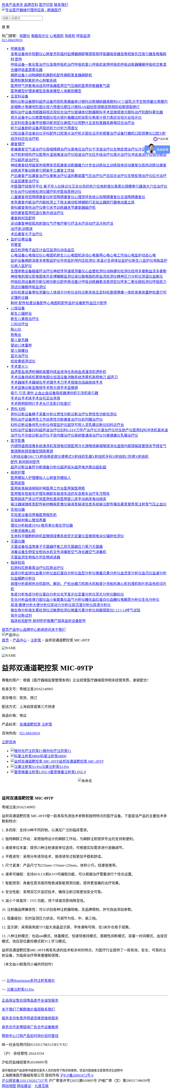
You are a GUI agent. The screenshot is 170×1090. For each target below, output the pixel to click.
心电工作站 (119, 255)
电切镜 (65, 446)
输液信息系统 (88, 504)
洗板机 (111, 584)
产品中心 (16, 630)
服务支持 (9, 1018)
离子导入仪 (52, 186)
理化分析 (18, 525)
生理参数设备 (21, 271)
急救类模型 (51, 91)
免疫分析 (18, 594)
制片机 (143, 584)
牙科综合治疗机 (26, 139)
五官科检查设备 (23, 123)
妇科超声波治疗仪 (46, 430)
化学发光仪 (69, 594)
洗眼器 (37, 112)
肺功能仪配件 (56, 282)
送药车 (72, 494)
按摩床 (47, 165)
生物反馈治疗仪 (125, 149)
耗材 (29, 462)
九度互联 (42, 1086)
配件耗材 (42, 504)
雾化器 (37, 70)
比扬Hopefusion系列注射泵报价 (31, 981)
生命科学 (18, 536)
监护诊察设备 (21, 239)
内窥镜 (129, 446)
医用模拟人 (19, 478)
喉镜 (92, 446)
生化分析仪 (150, 600)
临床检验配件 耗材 (25, 621)
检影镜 (95, 107)
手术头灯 (42, 403)
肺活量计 (74, 282)
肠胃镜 (47, 451)
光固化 (86, 133)
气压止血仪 (157, 504)
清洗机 (47, 446)
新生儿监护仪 (142, 260)
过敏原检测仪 (60, 610)
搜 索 (6, 27)
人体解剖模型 (70, 91)
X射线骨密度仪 (49, 456)
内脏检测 (46, 202)
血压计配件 (98, 303)
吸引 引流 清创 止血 (26, 393)
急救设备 (18, 54)
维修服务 (51, 1018)
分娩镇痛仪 (111, 435)
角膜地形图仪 (35, 107)
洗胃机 (86, 377)
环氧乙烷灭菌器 (65, 547)
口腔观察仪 (143, 133)
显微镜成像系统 (54, 536)
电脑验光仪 (40, 36)
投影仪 (86, 117)
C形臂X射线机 (137, 456)
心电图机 (57, 36)
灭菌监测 (18, 557)
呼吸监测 (83, 36)
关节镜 (154, 446)
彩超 (102, 467)
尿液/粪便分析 (22, 605)
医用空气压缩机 (69, 86)
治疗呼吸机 (76, 64)
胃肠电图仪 (44, 377)
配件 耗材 (18, 462)
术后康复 (18, 234)
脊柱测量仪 (41, 292)
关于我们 (58, 630)
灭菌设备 (18, 547)
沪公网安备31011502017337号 (25, 1080)
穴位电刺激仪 (103, 186)
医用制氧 (18, 80)
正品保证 (9, 1000)
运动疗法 (92, 223)
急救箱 (157, 54)
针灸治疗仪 (19, 192)
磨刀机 (79, 584)
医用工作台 (55, 488)
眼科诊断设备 (21, 102)
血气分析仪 (76, 600)
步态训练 (96, 165)
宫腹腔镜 (35, 451)
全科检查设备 (21, 292)
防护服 (45, 621)
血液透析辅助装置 (35, 372)
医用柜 (79, 488)
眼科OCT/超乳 (121, 102)
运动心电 (88, 255)
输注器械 (18, 504)
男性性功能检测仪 (103, 414)
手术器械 (18, 382)
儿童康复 (18, 197)
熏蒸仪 (119, 186)
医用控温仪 (33, 213)
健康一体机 (126, 292)
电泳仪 (101, 536)
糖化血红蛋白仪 (97, 600)
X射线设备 (19, 456)
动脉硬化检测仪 (118, 271)
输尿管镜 (142, 446)
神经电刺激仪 (21, 276)
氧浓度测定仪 (109, 282)
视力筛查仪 (55, 107)
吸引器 (93, 393)
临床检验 (18, 562)
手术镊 (47, 382)
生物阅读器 (51, 557)
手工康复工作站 (62, 170)
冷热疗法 (106, 223)
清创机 (71, 393)
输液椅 (30, 488)
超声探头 (67, 467)
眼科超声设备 (42, 102)
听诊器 (23, 298)
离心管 (30, 520)
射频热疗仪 (30, 155)
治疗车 (94, 494)
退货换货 (37, 1018)
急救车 (83, 494)
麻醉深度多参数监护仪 (42, 260)
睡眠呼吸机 (147, 64)
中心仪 (30, 117)
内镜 (14, 446)
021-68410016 (12, 40)
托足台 (47, 398)
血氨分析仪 (44, 573)
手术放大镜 (51, 388)
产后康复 (18, 176)
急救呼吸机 (58, 64)
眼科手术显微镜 (108, 112)
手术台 (16, 398)
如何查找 (51, 1036)
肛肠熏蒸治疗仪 (33, 568)
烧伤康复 (18, 213)
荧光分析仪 (104, 594)
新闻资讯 (44, 630)
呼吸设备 (18, 64)
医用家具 (18, 488)
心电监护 (135, 255)
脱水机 (90, 584)
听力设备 (18, 128)
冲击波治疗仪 (141, 155)
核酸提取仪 (104, 610)
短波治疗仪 (83, 155)
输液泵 (72, 504)
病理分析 (18, 584)
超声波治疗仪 (28, 160)
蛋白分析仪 (51, 594)
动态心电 (149, 255)
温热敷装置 (76, 176)
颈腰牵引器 (134, 186)
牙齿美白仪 (33, 133)
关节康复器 (76, 207)
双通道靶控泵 (30, 724)
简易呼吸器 (101, 54)
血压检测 (18, 250)
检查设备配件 (36, 303)
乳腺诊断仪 (97, 425)
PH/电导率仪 (45, 525)
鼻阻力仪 (71, 123)
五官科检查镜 (106, 292)
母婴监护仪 (58, 425)
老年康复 (18, 202)
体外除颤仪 (33, 54)
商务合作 (9, 1027)
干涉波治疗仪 (102, 149)
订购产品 (23, 1036)
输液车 (62, 494)
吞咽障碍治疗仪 (58, 149)
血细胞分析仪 (24, 578)
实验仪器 (18, 509)
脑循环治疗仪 (42, 271)
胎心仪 (16, 329)
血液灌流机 (87, 372)
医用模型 (18, 91)
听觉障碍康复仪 (62, 197)
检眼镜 (123, 107)
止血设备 (49, 393)
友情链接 (23, 1027)
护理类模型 (33, 91)
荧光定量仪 (76, 536)
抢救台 (16, 335)
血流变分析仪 (131, 573)
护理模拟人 (37, 478)
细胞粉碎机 (33, 536)
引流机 (82, 393)
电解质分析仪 (131, 600)
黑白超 (94, 467)
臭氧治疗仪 (58, 176)
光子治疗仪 (33, 234)
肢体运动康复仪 (129, 165)
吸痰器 (115, 54)
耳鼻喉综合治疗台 (120, 123)
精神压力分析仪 (129, 276)
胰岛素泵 (120, 504)
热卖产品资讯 (12, 5)
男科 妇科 (18, 409)
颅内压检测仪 (85, 260)
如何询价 (37, 1036)
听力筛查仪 (69, 128)
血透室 (16, 372)
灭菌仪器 (18, 541)
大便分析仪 (41, 605)
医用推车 (18, 494)
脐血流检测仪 (106, 276)
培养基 (40, 520)
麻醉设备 (18, 75)
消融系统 (74, 377)
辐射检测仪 (115, 536)
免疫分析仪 (33, 594)
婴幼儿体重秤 (21, 345)
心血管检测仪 (95, 271)
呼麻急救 (18, 49)
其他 (38, 165)
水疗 (81, 223)
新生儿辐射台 (21, 313)
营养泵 (133, 504)
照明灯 (30, 403)
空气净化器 (80, 552)
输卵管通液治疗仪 (88, 435)
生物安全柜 (33, 552)
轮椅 (77, 202)
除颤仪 (24, 36)
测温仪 (147, 276)
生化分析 (18, 600)
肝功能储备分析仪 (46, 467)
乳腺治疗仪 (129, 435)
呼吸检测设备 (21, 282)
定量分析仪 (87, 594)
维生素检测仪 (39, 610)
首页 (5, 630)
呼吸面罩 (25, 70)
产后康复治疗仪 (37, 176)
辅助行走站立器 (93, 202)
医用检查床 (51, 499)
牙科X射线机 (115, 456)
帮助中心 (9, 1036)
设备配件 (79, 621)
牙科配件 (49, 133)
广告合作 (37, 1027)
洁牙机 (97, 133)
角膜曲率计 (72, 102)
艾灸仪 (77, 186)
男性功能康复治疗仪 (65, 419)
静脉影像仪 (58, 504)
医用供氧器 (90, 86)
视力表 (108, 117)
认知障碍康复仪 (108, 197)
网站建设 (24, 1086)
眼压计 (69, 107)
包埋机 (133, 584)
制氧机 (30, 80)
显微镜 (90, 536)
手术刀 (58, 382)
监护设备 (18, 260)
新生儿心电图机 (69, 255)
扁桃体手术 (94, 382)
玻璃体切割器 (85, 112)
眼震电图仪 (44, 117)
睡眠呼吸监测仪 (33, 287)
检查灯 (157, 292)
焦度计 (97, 117)
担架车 (30, 494)
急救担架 (127, 54)
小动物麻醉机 (35, 75)
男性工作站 (41, 419)
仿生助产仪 (124, 430)
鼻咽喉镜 (103, 446)
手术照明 (18, 403)
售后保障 (23, 1000)
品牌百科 (31, 5)
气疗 (53, 223)
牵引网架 (42, 170)
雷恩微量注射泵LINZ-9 (68, 772)
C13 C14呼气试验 (126, 610)
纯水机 (47, 552)
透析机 (101, 372)
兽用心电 (103, 255)
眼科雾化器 (154, 112)
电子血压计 (33, 250)
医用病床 (18, 499)
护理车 (40, 494)
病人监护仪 (23, 266)
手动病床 (85, 499)
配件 (36, 462)
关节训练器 (58, 207)
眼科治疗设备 (21, 112)
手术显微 (18, 388)
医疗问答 (46, 5)
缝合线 (79, 382)
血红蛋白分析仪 (65, 573)
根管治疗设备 (113, 133)
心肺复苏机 (51, 54)
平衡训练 (28, 170)
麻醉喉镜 (85, 54)
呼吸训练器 (129, 64)
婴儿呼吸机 (94, 64)
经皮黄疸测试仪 (23, 361)
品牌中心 (30, 630)
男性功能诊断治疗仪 (73, 414)
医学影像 (18, 441)
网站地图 (9, 1086)
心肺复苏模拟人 (58, 478)
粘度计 (30, 525)
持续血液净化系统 (64, 372)
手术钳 (69, 382)
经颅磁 (30, 165)
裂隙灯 (134, 107)
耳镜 (56, 446)
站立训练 (110, 165)
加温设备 (60, 377)
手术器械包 (33, 382)
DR (30, 456)
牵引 (46, 207)
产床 (28, 499)
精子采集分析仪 (44, 414)
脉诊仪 (66, 186)
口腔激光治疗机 (69, 133)
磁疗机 (90, 207)
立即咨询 (9, 742)
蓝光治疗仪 (19, 356)
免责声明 (23, 1018)
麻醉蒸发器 (72, 75)
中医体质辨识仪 (69, 192)
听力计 (55, 128)
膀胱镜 (23, 451)
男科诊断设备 (21, 414)
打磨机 (129, 133)
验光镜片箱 (62, 117)
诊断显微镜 (33, 388)
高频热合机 (33, 584)
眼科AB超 (82, 107)
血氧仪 (157, 276)
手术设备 (18, 377)
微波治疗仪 (65, 155)
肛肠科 (16, 568)
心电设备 (18, 255)
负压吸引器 (143, 54)
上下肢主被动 (63, 202)
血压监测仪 (51, 250)
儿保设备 (18, 308)
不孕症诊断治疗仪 (35, 435)
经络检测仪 (37, 192)
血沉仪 (147, 573)
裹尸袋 (55, 621)
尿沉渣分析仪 (82, 605)
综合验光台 (122, 117)
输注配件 (106, 504)
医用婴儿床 (69, 499)
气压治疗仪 (94, 176)
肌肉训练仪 (150, 165)
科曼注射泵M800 (53, 756)
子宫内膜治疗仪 (62, 435)
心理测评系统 (85, 197)
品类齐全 (37, 1000)
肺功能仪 (39, 282)
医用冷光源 (80, 446)
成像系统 (35, 446)
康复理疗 (18, 144)
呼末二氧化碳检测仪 (136, 282)
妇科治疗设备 (21, 430)
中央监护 (67, 260)
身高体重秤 (143, 292)
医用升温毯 (48, 155)
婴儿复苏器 (19, 340)
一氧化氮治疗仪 (37, 64)
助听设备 (32, 128)
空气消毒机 (97, 552)
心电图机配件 (57, 303)
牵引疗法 (71, 223)
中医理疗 (18, 186)
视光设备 (18, 117)
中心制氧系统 (46, 80)
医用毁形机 (48, 515)
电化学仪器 (64, 525)
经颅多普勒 (140, 271)
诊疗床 (37, 499)
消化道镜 (117, 446)
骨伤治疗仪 (33, 207)
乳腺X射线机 (95, 456)
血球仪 (30, 573)
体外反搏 (49, 276)
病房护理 (18, 472)
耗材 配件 (18, 303)
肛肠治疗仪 (55, 568)
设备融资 (51, 1027)
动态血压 (67, 250)
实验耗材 (18, 520)
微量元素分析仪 (108, 573)
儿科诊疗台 (19, 324)
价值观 (35, 1009)
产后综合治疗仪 (115, 176)
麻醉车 (51, 494)
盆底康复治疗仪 (26, 181)
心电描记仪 (33, 255)
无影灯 (55, 403)
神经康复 (18, 165)
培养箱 (33, 515)
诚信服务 (51, 1000)
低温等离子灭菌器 (39, 547)
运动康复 (18, 223)
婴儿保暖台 (19, 351)
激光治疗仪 (122, 155)
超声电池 (81, 467)
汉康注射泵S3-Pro (55, 767)
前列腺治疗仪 (92, 419)
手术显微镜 (69, 388)
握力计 (83, 165)
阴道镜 (23, 446)
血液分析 (18, 573)
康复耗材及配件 (23, 218)
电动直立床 (126, 202)
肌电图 (37, 276)
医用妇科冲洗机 (145, 430)
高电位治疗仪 (81, 149)
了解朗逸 (23, 1009)
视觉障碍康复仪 (37, 197)
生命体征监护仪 (119, 260)
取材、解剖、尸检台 (58, 584)
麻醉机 (86, 75)
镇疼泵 (30, 504)
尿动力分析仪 (61, 605)
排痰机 (70, 36)
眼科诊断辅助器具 (95, 102)
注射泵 (143, 504)
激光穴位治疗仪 (155, 186)
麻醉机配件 (55, 75)
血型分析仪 (87, 573)
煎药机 (87, 186)
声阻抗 (44, 128)
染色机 (154, 584)
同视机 (58, 102)
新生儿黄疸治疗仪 (25, 319)
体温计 (102, 260)
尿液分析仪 (102, 605)
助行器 (111, 202)
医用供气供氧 (21, 86)
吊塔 (56, 398)
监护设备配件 (78, 303)
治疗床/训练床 (22, 229)
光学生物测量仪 (144, 102)
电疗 (60, 223)
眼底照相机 (109, 107)
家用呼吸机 (111, 64)
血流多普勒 (157, 271)
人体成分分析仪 (62, 292)
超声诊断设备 (21, 467)
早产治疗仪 (88, 430)
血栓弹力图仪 (35, 600)
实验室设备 (19, 515)
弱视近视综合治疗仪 (58, 112)
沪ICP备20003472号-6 (76, 1075)
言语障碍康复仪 (132, 197)
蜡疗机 (51, 192)
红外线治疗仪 (102, 155)
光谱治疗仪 (106, 430)
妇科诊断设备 (21, 425)
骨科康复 (18, 207)
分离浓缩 (18, 531)
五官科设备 (19, 96)
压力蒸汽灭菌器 (90, 547)
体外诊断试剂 (21, 615)
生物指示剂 (33, 557)
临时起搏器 (69, 54)
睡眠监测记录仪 (69, 276)
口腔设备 (18, 133)
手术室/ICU (19, 366)
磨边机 (76, 117)
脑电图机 (88, 276)
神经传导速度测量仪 (69, 271)
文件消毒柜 (62, 552)
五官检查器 (97, 123)
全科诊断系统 (85, 292)
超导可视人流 (78, 425)
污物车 (104, 494)
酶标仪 (118, 594)
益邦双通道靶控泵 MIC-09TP (81, 761)
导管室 (16, 245)
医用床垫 (18, 483)
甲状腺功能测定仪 (49, 123)
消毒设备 (18, 552)
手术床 (26, 398)
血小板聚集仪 (56, 600)
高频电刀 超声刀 (105, 377)
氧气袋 (104, 86)
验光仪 (136, 117)
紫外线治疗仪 (53, 213)
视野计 (83, 123)
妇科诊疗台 (115, 425)
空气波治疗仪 (35, 149)
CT (35, 456)
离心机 (30, 531)
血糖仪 (115, 600)
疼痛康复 (18, 149)
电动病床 (99, 499)
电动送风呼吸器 (44, 86)
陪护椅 (40, 488)
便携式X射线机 (73, 456)
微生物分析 (19, 610)
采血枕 (66, 621)
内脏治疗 (32, 202)
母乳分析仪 (41, 425)
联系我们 (61, 5)
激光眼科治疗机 (132, 112)
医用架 (69, 488)
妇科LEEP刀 (69, 430)
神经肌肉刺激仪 (37, 223)
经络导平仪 (34, 186)
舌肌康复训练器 (65, 165)
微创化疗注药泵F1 (57, 751)
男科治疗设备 (21, 419)
